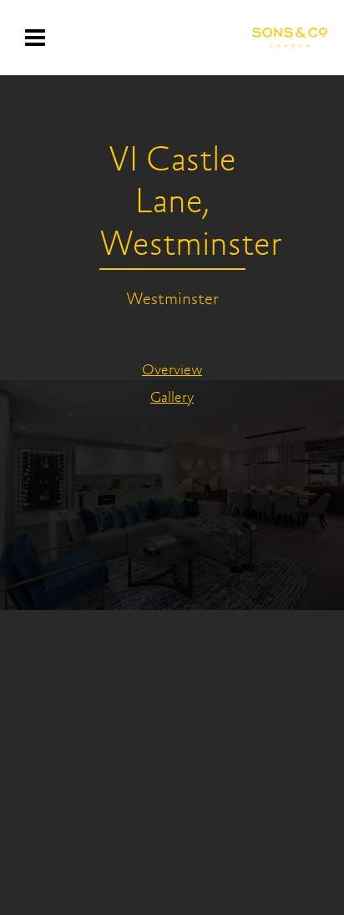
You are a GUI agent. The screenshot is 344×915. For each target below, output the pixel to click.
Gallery (172, 398)
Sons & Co (289, 37)
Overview (172, 371)
